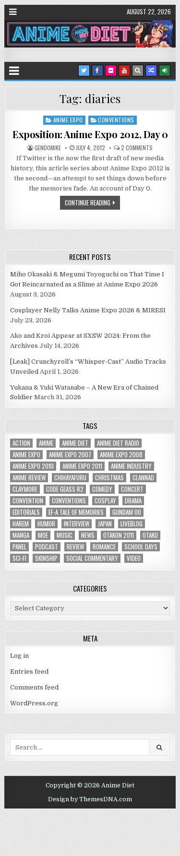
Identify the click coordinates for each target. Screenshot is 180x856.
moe (43, 535)
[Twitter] (84, 70)
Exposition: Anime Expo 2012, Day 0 (90, 134)
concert (132, 489)
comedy (102, 489)
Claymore (24, 489)
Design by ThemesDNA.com (90, 799)
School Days (140, 546)
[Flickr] (111, 70)
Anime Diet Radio (118, 443)
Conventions (116, 120)
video (134, 558)
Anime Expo (68, 120)
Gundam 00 (126, 512)
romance (104, 546)
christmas (109, 477)
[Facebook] (97, 70)
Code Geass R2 (65, 489)
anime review (29, 477)
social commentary (92, 558)
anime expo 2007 (70, 454)
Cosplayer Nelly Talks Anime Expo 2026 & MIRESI (88, 310)
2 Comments (137, 148)
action (21, 443)
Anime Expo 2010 (33, 466)
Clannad (143, 477)
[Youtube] (124, 70)
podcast (46, 546)
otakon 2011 (118, 535)
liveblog (131, 523)
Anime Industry (131, 466)
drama (133, 500)
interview (76, 523)
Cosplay (105, 500)
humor (46, 523)
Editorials (26, 512)
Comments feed (34, 687)
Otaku (150, 535)
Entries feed (29, 671)
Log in (19, 655)
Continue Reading (87, 202)
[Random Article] (151, 70)
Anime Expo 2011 (82, 466)
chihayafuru (70, 477)
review (75, 546)
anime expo (26, 454)
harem (20, 523)
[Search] (138, 70)
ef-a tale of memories (76, 512)
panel (19, 546)
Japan (105, 523)
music (64, 535)
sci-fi (19, 558)
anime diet (75, 443)
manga (20, 535)
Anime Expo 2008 (121, 454)
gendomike (48, 148)
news (88, 535)
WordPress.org (34, 703)
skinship (46, 558)
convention (27, 500)
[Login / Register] (164, 70)
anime (46, 443)
